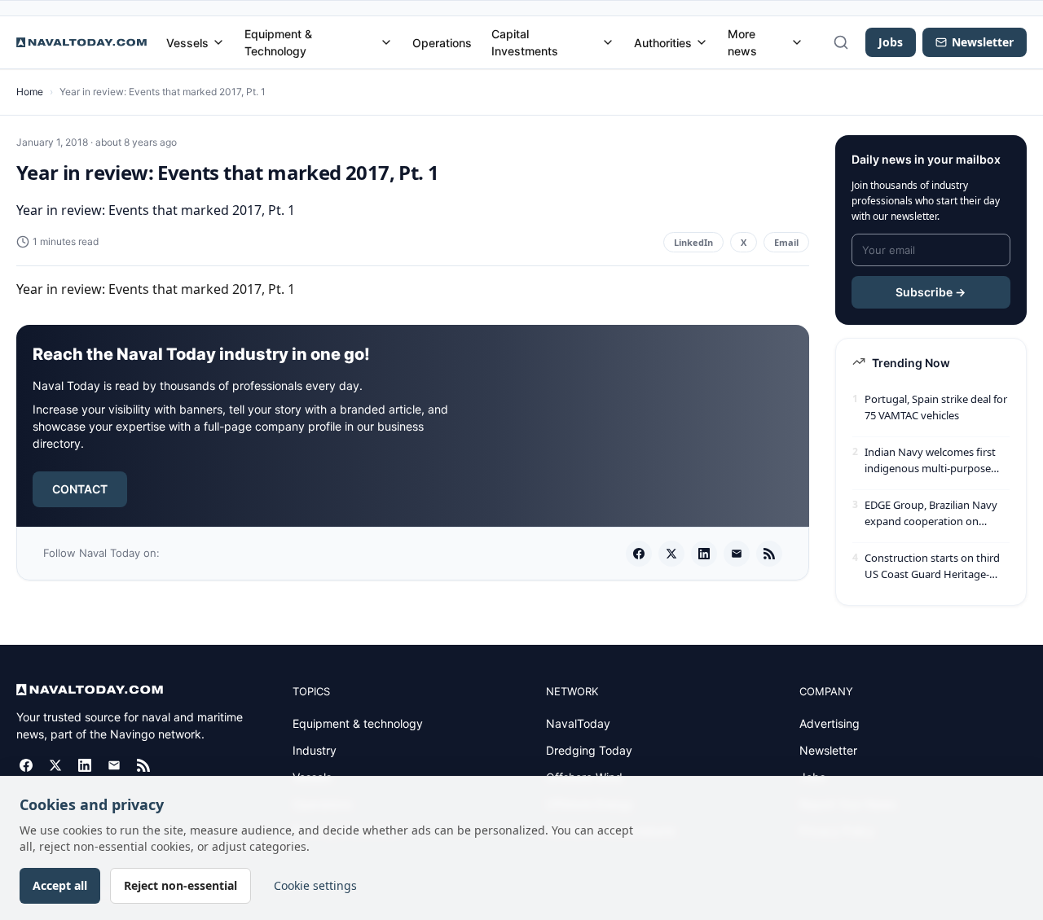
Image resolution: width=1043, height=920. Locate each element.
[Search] (841, 42)
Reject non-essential (180, 885)
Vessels (187, 43)
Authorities (663, 43)
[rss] (769, 554)
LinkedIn (693, 242)
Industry (315, 750)
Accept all (60, 885)
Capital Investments (524, 42)
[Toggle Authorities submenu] (701, 42)
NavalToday (578, 723)
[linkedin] (704, 554)
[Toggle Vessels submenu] (218, 42)
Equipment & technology (358, 723)
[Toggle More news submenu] (796, 42)
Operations (442, 43)
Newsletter (828, 750)
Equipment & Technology (278, 42)
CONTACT (80, 489)
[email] (737, 554)
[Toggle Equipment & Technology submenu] (386, 42)
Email (786, 242)
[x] (671, 554)
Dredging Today (589, 750)
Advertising (829, 723)
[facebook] (639, 554)
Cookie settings (315, 885)
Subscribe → (931, 292)
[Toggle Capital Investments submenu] (607, 42)
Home (29, 91)
